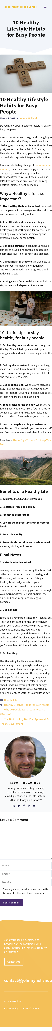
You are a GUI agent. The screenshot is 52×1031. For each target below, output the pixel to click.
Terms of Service (30, 1008)
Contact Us (13, 961)
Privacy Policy (11, 1008)
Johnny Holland (20, 6)
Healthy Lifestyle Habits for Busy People (26, 704)
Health (8, 700)
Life (15, 700)
